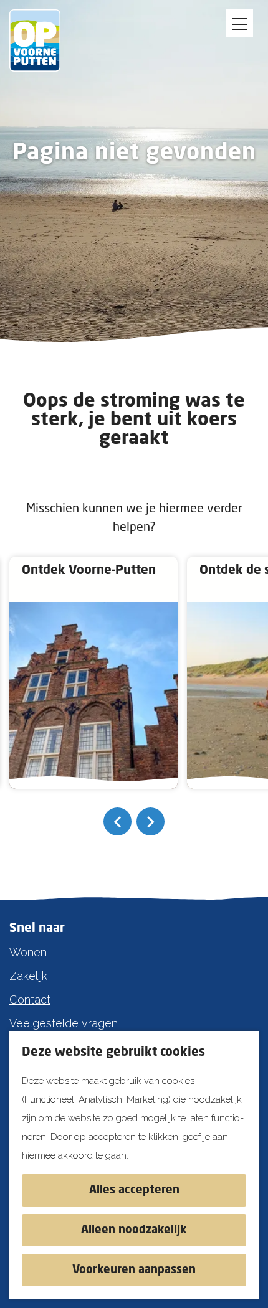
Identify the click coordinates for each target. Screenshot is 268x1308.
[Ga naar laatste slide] (117, 821)
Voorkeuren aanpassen (134, 1270)
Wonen (28, 952)
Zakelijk (28, 975)
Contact (29, 999)
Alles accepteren (134, 1190)
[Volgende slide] (150, 821)
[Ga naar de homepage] (43, 40)
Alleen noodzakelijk (134, 1230)
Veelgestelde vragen (63, 1023)
